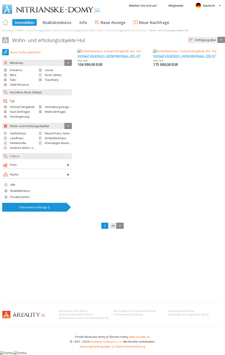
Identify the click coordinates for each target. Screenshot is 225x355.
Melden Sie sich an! (143, 5)
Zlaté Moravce (19, 85)
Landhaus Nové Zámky (181, 310)
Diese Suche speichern (25, 52)
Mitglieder (176, 5)
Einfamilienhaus (55, 138)
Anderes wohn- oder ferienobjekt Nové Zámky (86, 318)
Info (83, 22)
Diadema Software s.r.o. (106, 342)
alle (12, 185)
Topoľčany (52, 80)
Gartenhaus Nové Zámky (73, 310)
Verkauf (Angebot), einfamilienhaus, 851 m (109, 56)
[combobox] (206, 40)
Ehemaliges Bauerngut (60, 143)
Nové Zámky (53, 75)
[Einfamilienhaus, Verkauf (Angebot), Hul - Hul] (109, 51)
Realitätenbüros (56, 22)
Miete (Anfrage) (55, 112)
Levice (49, 70)
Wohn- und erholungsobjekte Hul (48, 40)
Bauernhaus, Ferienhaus (61, 133)
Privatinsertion (20, 197)
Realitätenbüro (20, 191)
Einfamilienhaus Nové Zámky (75, 314)
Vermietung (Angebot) (59, 107)
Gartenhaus (18, 133)
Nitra (13, 75)
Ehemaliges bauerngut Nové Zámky (188, 314)
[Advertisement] (112, 266)
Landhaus (17, 138)
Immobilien (24, 22)
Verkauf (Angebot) (22, 107)
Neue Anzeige (112, 22)
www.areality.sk (139, 337)
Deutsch (209, 5)
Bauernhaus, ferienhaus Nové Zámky (134, 310)
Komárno (16, 70)
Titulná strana (5, 22)
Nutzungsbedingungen (95, 346)
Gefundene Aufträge (34, 207)
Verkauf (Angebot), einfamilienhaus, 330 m (184, 56)
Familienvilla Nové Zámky (128, 314)
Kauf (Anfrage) (20, 112)
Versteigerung (19, 116)
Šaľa (13, 80)
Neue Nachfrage (154, 22)
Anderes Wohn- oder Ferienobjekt (32, 148)
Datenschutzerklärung (130, 346)
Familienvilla (18, 143)
